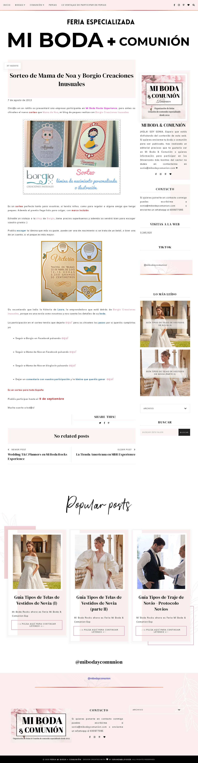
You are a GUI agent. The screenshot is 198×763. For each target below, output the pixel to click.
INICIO (7, 5)
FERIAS (53, 5)
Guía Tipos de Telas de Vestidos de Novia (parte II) (165, 372)
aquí (68, 322)
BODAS (19, 5)
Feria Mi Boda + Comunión (66, 759)
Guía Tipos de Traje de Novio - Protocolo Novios (161, 603)
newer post (18, 449)
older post (125, 449)
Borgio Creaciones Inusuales (112, 112)
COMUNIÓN (36, 5)
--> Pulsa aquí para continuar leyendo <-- (37, 625)
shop (39, 218)
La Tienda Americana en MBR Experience (105, 454)
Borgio (51, 218)
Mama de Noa (50, 112)
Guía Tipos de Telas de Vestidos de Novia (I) (165, 324)
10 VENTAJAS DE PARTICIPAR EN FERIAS (83, 5)
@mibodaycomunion (155, 265)
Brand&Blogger (121, 759)
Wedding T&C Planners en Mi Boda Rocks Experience (37, 456)
